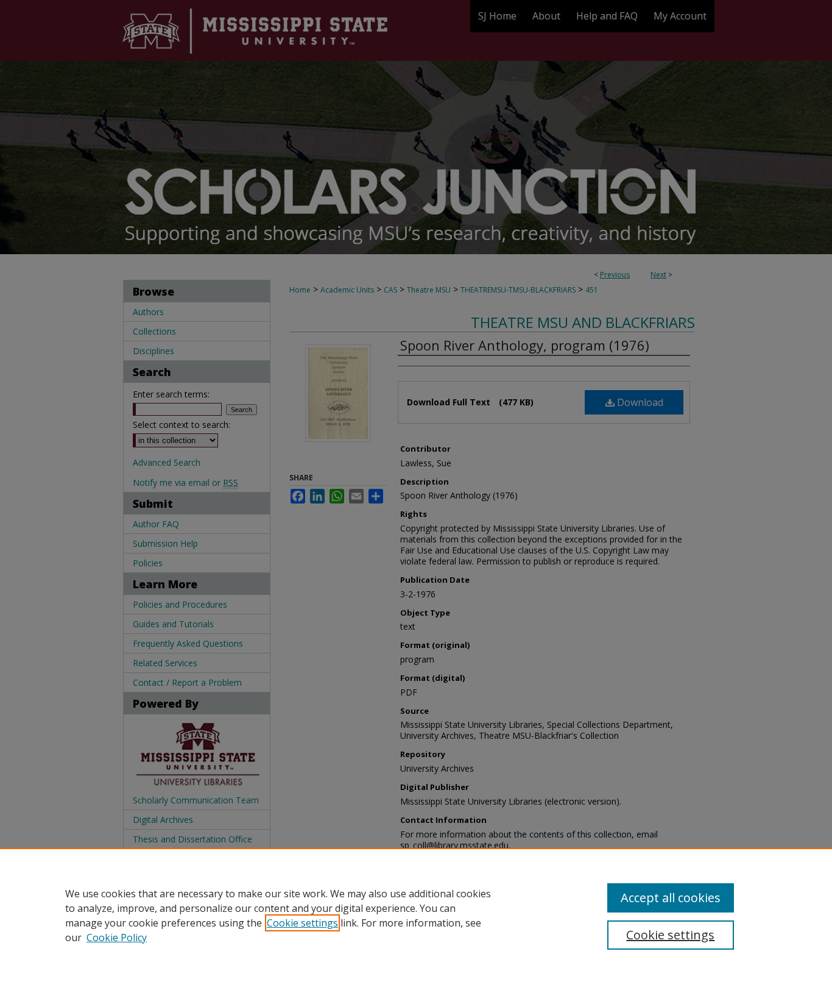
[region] (416, 915)
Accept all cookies (671, 897)
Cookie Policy (116, 937)
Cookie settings (302, 923)
